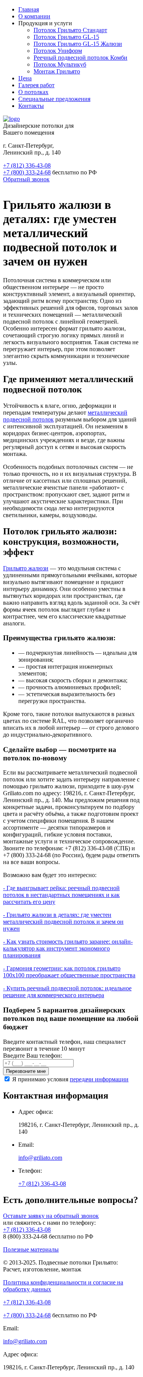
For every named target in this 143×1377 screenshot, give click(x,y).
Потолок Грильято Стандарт (70, 30)
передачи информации (99, 1079)
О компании (34, 16)
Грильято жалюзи (25, 568)
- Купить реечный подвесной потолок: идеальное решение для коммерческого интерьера (67, 991)
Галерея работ (36, 85)
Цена (25, 78)
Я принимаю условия (70, 1079)
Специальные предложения (54, 99)
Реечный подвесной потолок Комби (80, 57)
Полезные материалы (31, 1249)
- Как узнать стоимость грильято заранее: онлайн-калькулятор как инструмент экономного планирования (68, 948)
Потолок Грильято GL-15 (66, 37)
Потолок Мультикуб (60, 64)
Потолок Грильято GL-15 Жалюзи (78, 44)
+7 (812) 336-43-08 (27, 165)
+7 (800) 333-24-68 (27, 172)
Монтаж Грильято (57, 71)
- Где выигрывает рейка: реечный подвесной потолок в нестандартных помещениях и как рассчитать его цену (61, 895)
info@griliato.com (40, 1157)
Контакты (31, 106)
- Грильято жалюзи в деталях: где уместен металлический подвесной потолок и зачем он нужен (63, 921)
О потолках (33, 92)
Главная (28, 9)
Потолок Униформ (58, 50)
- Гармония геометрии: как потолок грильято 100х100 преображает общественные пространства (69, 971)
